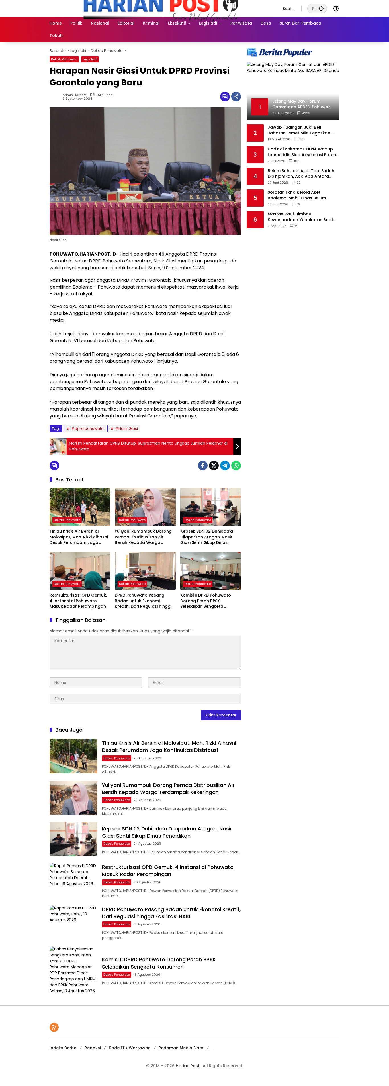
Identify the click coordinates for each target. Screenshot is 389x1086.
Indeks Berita (63, 1048)
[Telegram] (225, 465)
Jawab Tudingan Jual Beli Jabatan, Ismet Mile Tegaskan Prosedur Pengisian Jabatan (299, 130)
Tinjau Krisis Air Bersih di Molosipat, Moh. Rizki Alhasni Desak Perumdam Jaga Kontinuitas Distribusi (79, 537)
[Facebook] (203, 465)
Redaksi (93, 1048)
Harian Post (188, 1066)
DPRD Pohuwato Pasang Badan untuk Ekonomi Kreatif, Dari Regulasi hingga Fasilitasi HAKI (144, 601)
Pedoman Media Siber (181, 1048)
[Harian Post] (160, 8)
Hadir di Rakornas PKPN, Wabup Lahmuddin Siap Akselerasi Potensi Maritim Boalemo (303, 152)
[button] (321, 8)
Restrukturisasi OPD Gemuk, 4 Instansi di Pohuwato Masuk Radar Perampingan (78, 601)
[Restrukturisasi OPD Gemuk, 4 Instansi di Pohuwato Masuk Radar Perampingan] (80, 571)
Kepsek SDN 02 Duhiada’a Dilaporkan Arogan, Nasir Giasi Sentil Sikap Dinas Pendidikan (206, 537)
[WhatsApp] (236, 465)
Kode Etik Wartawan (130, 1048)
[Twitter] (214, 465)
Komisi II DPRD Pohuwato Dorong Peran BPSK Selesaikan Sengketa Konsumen (205, 601)
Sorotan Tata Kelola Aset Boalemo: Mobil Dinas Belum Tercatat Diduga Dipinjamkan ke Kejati (301, 195)
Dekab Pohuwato (64, 59)
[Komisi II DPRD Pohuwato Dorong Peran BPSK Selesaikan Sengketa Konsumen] (210, 571)
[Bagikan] (236, 96)
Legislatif (90, 59)
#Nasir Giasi (126, 428)
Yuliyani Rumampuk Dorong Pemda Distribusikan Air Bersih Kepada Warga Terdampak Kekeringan (143, 537)
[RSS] (54, 1027)
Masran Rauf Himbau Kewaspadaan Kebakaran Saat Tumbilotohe (300, 216)
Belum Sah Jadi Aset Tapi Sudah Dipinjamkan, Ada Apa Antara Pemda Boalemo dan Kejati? (301, 173)
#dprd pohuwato (87, 428)
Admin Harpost (75, 95)
